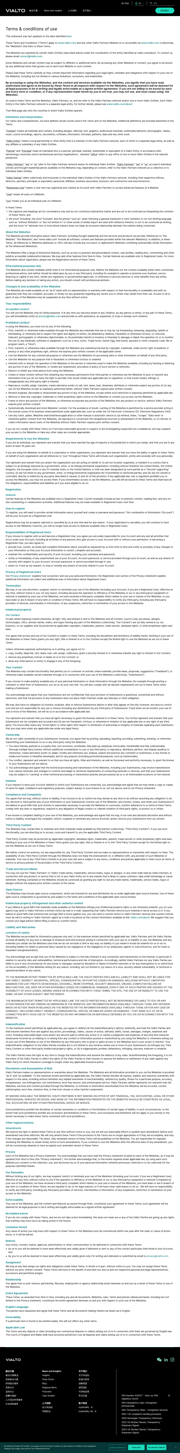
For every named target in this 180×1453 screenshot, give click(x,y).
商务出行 (10, 1387)
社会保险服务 (12, 1403)
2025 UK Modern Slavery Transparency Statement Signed (141, 1424)
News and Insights (51, 1371)
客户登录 (83, 1403)
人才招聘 (46, 1403)
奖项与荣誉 (84, 1379)
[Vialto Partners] (15, 10)
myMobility (84, 1407)
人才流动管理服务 (14, 1399)
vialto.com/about (140, 917)
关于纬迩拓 (84, 1375)
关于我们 (83, 1371)
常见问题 (83, 1395)
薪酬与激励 (11, 1395)
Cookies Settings (117, 1447)
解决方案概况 (12, 1375)
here (69, 36)
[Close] (176, 1447)
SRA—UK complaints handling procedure (141, 1414)
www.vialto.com (67, 42)
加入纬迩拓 (47, 1407)
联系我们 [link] (165, 10)
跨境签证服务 (12, 1383)
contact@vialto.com (31, 56)
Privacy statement (20, 575)
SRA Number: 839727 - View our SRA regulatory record (140, 1397)
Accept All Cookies (156, 1447)
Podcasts (47, 1391)
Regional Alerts (49, 1387)
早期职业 (46, 1411)
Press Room (48, 1379)
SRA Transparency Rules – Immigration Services (145, 1410)
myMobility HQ (86, 1411)
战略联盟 (83, 1383)
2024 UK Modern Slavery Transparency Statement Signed (141, 1431)
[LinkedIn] (166, 1360)
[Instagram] (172, 1360)
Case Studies (48, 1395)
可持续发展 (84, 1391)
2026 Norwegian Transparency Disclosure (142, 1418)
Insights (46, 1375)
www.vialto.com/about (119, 104)
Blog (44, 1383)
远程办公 (10, 1391)
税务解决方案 (12, 1379)
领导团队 (83, 1387)
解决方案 (10, 1371)
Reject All (136, 1447)
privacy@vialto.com (50, 316)
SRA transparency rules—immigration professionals (139, 1404)
